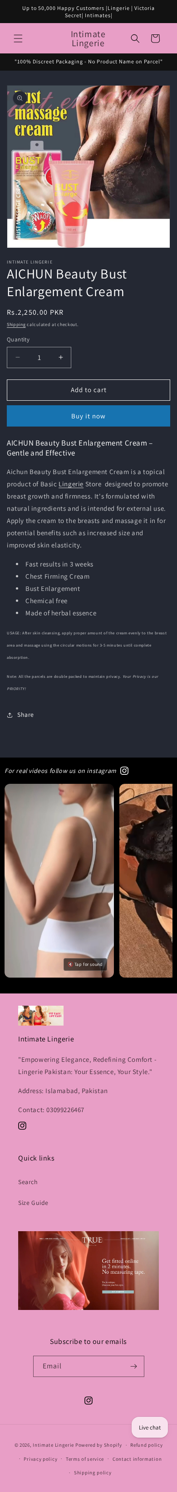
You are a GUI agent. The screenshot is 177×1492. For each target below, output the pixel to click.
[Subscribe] (134, 1366)
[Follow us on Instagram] (124, 771)
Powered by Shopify (98, 1445)
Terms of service (85, 1459)
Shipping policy (93, 1472)
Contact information (137, 1459)
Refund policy (146, 1445)
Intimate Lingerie (53, 1445)
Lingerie (71, 484)
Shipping (16, 324)
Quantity (18, 339)
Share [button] (25, 714)
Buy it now (88, 416)
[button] (18, 38)
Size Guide (33, 1203)
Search (28, 1182)
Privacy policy (40, 1459)
